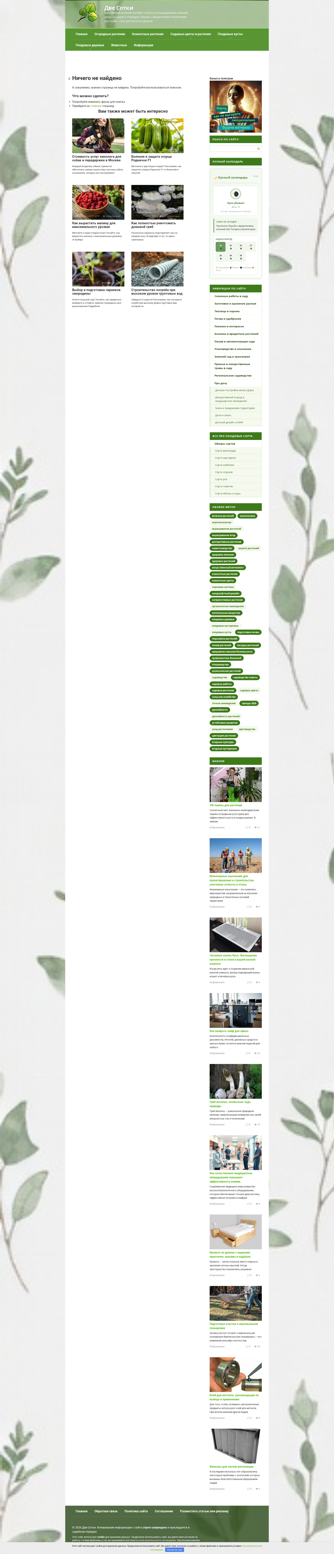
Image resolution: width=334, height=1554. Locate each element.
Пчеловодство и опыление (232, 349)
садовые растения (223, 690)
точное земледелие (224, 703)
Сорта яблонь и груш (228, 493)
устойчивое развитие (225, 722)
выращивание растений (226, 528)
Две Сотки (118, 7)
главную (96, 106)
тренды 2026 (249, 703)
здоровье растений (223, 561)
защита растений (248, 548)
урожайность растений (226, 716)
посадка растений (248, 645)
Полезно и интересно (229, 326)
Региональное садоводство (233, 375)
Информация (143, 45)
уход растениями (222, 729)
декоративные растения (226, 541)
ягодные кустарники (224, 748)
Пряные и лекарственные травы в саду (232, 366)
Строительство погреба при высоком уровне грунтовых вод (156, 292)
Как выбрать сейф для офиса (229, 1031)
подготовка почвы (248, 632)
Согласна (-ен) (174, 1549)
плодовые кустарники (225, 625)
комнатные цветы (223, 580)
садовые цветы (249, 690)
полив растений (221, 645)
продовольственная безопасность (232, 651)
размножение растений (226, 671)
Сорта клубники (224, 465)
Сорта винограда (225, 450)
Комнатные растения (148, 34)
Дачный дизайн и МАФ (229, 422)
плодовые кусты (221, 632)
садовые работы (222, 684)
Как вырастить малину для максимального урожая (94, 225)
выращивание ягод (223, 535)
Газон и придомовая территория (235, 408)
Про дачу (220, 383)
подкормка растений (224, 638)
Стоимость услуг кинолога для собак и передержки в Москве (96, 158)
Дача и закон (223, 415)
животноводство (222, 548)
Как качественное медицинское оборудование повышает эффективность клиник (231, 1177)
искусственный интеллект (228, 567)
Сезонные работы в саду (231, 296)
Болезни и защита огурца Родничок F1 (151, 158)
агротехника (247, 515)
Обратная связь (106, 1511)
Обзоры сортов (224, 443)
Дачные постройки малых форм (234, 390)
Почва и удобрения (227, 318)
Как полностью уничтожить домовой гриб (153, 225)
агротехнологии (221, 522)
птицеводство (220, 664)
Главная (82, 34)
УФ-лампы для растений (226, 805)
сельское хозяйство (224, 696)
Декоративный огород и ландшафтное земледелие (231, 399)
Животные (119, 45)
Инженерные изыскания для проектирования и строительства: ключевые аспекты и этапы (232, 880)
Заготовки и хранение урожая (235, 303)
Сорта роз (221, 479)
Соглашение (164, 1511)
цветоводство (247, 729)
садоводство (219, 677)
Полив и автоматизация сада (234, 341)
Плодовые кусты (230, 34)
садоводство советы (245, 677)
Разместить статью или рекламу (204, 1511)
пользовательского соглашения (157, 1540)
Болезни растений (223, 515)
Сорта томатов (224, 486)
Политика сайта (136, 1511)
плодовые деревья (223, 619)
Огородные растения (109, 34)
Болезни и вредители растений (236, 333)
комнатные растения (224, 574)
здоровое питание (223, 554)
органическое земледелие (228, 606)
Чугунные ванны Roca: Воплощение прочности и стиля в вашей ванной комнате (233, 959)
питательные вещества (226, 612)
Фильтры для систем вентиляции (231, 1466)
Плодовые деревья (90, 45)
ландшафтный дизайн (225, 593)
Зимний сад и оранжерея (232, 356)
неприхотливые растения (227, 599)
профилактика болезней (226, 658)
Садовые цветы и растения (190, 34)
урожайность (220, 709)
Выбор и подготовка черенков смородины (96, 292)
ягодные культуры (223, 742)
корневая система (223, 587)
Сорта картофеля (225, 457)
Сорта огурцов (224, 472)
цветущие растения (224, 735)
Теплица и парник (227, 311)
